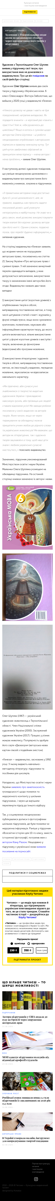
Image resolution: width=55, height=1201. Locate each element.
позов (40, 21)
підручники (28, 21)
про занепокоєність (33, 787)
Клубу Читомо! (28, 917)
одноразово (38, 943)
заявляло (16, 787)
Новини (7, 859)
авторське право (12, 21)
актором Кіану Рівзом (14, 842)
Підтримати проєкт (27, 959)
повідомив (38, 75)
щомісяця (20, 943)
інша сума (42, 950)
